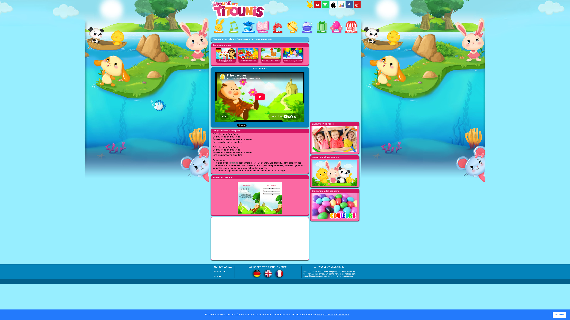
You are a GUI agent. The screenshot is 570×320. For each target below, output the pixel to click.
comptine (233, 163)
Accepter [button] (559, 314)
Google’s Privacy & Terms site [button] (333, 314)
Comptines (242, 39)
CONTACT (218, 276)
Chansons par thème (223, 39)
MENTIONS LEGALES (223, 267)
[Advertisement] (260, 238)
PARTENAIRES (220, 272)
